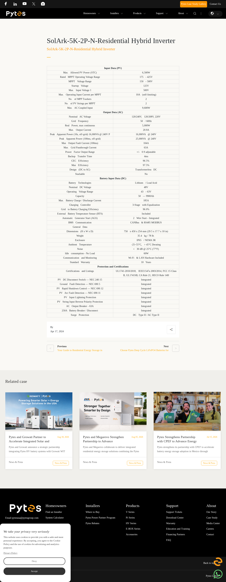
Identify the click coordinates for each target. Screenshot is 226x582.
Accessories (131, 534)
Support (159, 13)
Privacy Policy (10, 553)
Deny (34, 561)
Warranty (170, 523)
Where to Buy (93, 512)
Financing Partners (175, 534)
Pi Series (130, 517)
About (181, 13)
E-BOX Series (133, 528)
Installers (114, 13)
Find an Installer (54, 512)
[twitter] (36, 4)
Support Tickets (174, 512)
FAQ (168, 540)
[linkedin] (17, 4)
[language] (213, 13)
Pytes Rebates (92, 523)
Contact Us (215, 4)
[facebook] (8, 4)
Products (137, 13)
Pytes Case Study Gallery (193, 4)
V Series (130, 512)
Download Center (175, 517)
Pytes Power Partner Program (100, 517)
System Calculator (55, 517)
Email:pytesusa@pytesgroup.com (21, 518)
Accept (34, 571)
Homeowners (89, 13)
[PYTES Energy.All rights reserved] (16, 12)
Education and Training (178, 528)
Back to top (209, 563)
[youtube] (27, 4)
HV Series (131, 523)
